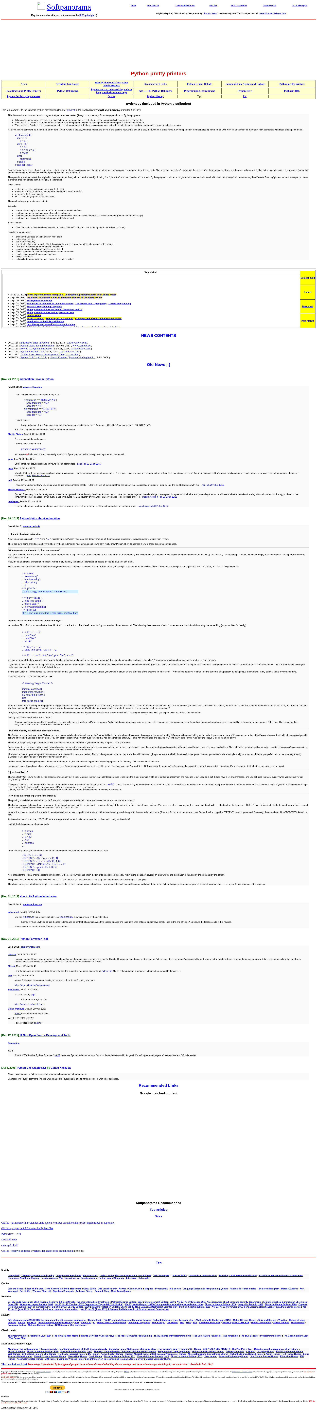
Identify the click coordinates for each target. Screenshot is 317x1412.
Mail (182, 1322)
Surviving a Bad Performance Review (238, 1275)
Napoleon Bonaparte (63, 1291)
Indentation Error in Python (35, 342)
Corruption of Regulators (68, 1275)
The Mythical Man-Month (65, 1336)
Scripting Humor (265, 1351)
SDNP (126, 1372)
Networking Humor (77, 1356)
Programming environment (199, 91)
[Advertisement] (158, 44)
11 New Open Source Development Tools (42, 354)
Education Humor (289, 1356)
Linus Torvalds (180, 1320)
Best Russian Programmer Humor (168, 1354)
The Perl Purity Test (242, 1349)
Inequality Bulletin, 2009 (250, 1304)
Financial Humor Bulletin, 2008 (281, 1304)
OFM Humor (50, 1354)
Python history (155, 96)
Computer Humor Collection (123, 1349)
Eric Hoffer (25, 1291)
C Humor (250, 1351)
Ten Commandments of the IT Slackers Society (83, 1349)
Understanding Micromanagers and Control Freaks (125, 1275)
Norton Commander (261, 1322)
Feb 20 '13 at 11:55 (92, 464)
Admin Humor (272, 1354)
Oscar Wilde (89, 1288)
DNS (188, 1322)
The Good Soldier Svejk (295, 1336)
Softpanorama (69, 6)
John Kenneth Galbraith (57, 1288)
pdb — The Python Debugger (155, 91)
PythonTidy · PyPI (11, 1233)
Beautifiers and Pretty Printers (23, 91)
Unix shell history (267, 1320)
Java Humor (210, 1356)
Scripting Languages (67, 84)
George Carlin (135, 1288)
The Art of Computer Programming (134, 1336)
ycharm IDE (293, 91)
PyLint (18, 1013)
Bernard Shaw (102, 1291)
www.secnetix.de (81, 345)
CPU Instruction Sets (209, 1322)
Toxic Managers (161, 1275)
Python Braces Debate (199, 84)
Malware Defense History (40, 1325)
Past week (307, 306)
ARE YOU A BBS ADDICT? (216, 1349)
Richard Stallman (162, 1320)
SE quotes (175, 1288)
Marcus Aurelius (289, 1288)
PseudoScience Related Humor (50, 1356)
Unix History (250, 1320)
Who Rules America (69, 1278)
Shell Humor (95, 1356)
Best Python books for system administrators (111, 84)
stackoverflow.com (77, 342)
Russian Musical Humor (137, 1354)
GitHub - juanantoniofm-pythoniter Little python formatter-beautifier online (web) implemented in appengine (57, 1222)
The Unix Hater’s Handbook (207, 1336)
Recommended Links (155, 84)
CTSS (228, 1320)
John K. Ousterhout (213, 1320)
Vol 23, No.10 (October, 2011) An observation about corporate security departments (218, 1302)
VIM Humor (50, 1359)
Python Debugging (67, 91)
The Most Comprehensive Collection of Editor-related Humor (125, 1351)
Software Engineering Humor (233, 1356)
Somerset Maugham (269, 1288)
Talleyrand (76, 1288)
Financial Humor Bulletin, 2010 (220, 1304)
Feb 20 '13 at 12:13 (168, 497)
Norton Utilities (281, 1322)
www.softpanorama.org (43, 1372)
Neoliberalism (88, 1278)
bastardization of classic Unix (272, 13)
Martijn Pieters (15, 434)
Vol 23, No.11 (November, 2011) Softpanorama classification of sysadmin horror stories (256, 1307)
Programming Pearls (271, 1336)
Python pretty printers (291, 84)
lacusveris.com (9, 1239)
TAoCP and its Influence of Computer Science (127, 1320)
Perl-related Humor (291, 1354)
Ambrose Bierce (84, 1291)
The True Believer (249, 1336)
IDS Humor (93, 1354)
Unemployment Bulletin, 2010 (159, 1302)
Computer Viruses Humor (71, 1359)
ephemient (13, 912)
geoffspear (13, 501)
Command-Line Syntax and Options (245, 84)
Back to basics (210, 13)
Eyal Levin (13, 989)
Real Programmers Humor (289, 1351)
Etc (245, 96)
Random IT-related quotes (243, 1288)
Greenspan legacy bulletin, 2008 (36, 1304)
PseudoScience (49, 1278)
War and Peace (15, 1288)
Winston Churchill (42, 1291)
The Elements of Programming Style (172, 1336)
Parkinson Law (37, 1336)
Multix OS (238, 1320)
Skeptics (148, 1288)
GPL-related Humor (32, 1354)
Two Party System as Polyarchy (37, 1275)
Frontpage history (17, 1325)
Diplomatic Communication (203, 1275)
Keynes (122, 1288)
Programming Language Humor (174, 1351)
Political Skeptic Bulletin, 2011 (194, 1307)
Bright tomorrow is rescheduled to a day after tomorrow (115, 1359)
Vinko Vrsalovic (16, 1009)
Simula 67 (86, 1322)
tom (10, 975)
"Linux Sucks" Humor (112, 1354)
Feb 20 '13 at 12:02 (41, 475)
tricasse (12, 954)
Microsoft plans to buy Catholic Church (208, 1354)
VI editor (282, 1320)
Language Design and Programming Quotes (205, 1288)
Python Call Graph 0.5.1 (33, 357)
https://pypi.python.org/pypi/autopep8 (32, 985)
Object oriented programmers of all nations (276, 1349)
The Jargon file (230, 1336)
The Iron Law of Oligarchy (111, 1278)
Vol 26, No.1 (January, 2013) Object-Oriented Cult (152, 1307)
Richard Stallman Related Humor (247, 1354)
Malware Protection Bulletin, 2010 (108, 1307)
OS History (172, 1322)
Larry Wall (195, 1320)
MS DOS (31, 1322)
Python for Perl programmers (23, 96)
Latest (307, 292)
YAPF (57, 1055)
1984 (49, 1336)
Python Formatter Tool (32, 351)
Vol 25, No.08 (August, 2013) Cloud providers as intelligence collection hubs (164, 1304)
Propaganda (161, 1288)
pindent (37, 1023)
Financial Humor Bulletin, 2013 (186, 1356)
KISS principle (86, 15)
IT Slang (183, 1349)
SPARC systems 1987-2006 (235, 1322)
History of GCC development (111, 1322)
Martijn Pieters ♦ (16, 489)
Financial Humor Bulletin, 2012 (153, 1356)
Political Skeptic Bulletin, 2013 (126, 1302)
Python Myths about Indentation (37, 345)
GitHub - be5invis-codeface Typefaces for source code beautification (37, 1250)
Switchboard (307, 277)
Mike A (11, 966)
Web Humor (14, 1354)
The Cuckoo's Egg (167, 1349)
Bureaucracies (90, 1275)
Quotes (111, 96)
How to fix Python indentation (36, 348)
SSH (195, 1322)
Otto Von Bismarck (107, 1288)
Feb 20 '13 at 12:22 (159, 506)
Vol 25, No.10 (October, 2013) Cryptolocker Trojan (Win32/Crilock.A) (89, 1304)
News (24, 84)
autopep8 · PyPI (9, 1245)
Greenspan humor (235, 1351)
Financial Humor (16, 1351)
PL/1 (76, 1322)
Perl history (158, 1322)
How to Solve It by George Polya (97, 1336)
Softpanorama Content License (242, 1372)
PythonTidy (107, 971)
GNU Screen (61, 1325)
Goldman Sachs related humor (208, 1351)
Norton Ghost (297, 1322)
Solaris (21, 1322)
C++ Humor (195, 1349)
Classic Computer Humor (158, 1359)
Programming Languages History (55, 1322)
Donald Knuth (95, 1320)
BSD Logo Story (148, 1349)
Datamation (72, 354)
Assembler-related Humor (30, 1359)
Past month (307, 320)
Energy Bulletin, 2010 (78, 1307)
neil (10, 480)
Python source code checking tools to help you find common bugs (111, 91)
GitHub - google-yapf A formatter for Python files (27, 1228)
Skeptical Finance (34, 1288)
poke (10, 459)
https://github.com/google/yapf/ (29, 1004)
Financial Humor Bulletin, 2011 (50, 1307)
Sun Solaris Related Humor (264, 1356)
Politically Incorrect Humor (72, 1354)
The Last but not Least (14, 1364)
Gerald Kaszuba (59, 357)
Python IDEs (245, 91)
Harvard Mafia (180, 1275)
